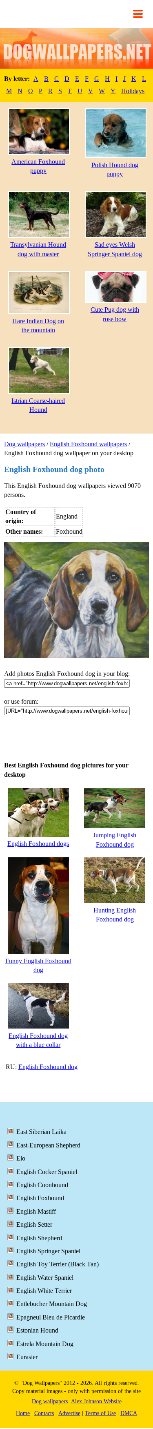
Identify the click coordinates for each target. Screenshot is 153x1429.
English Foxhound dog (48, 1066)
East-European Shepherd (48, 1145)
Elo (20, 1158)
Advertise (69, 1413)
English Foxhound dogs (38, 843)
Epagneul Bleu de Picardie (50, 1317)
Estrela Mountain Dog (44, 1343)
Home (23, 1413)
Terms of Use (100, 1413)
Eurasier (27, 1356)
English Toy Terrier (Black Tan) (57, 1264)
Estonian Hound (37, 1330)
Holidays (132, 90)
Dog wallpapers (24, 444)
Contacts (44, 1413)
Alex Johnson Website (96, 1401)
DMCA (128, 1413)
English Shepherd (39, 1237)
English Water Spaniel (44, 1277)
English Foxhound (40, 1197)
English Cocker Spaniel (46, 1171)
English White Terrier (44, 1290)
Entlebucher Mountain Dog (51, 1303)
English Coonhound (42, 1184)
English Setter (34, 1224)
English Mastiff (36, 1211)
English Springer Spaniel (48, 1251)
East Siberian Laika (41, 1131)
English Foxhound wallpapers (88, 444)
